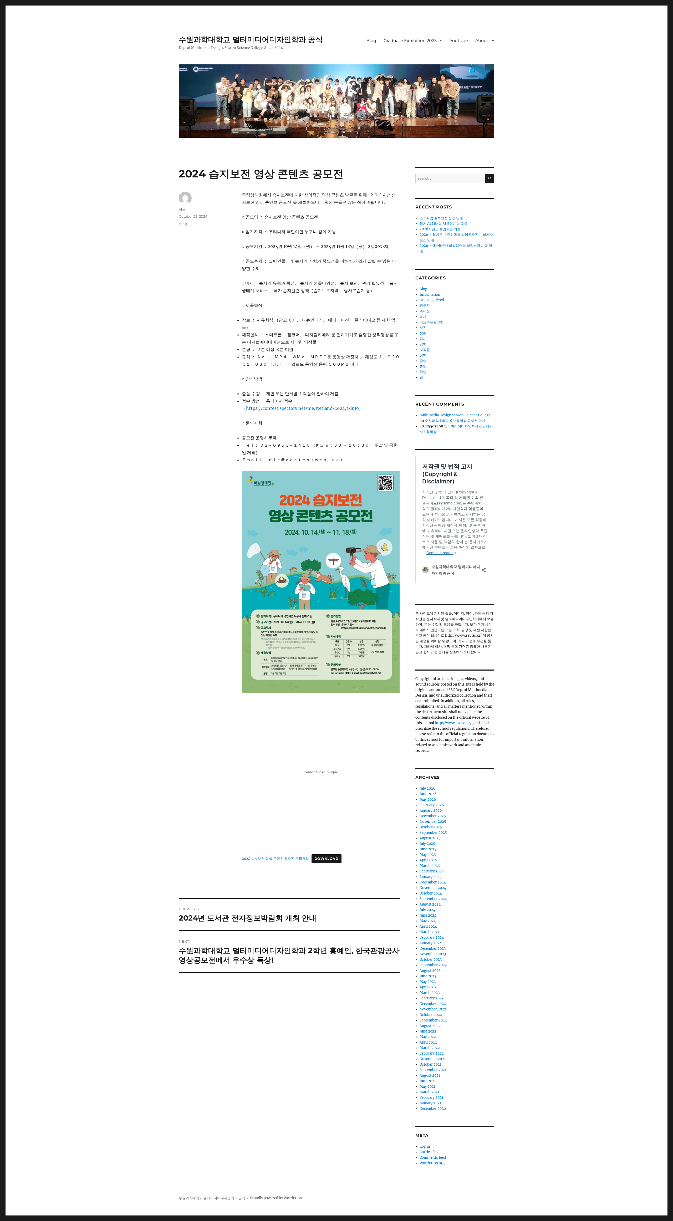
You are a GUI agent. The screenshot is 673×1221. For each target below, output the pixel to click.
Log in (425, 1146)
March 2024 (430, 932)
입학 (423, 344)
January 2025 (431, 877)
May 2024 (428, 921)
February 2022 (432, 1053)
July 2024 (427, 910)
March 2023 (430, 992)
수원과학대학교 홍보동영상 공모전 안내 (455, 420)
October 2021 (430, 1064)
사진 (423, 327)
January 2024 (431, 943)
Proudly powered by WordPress (276, 1198)
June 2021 (428, 1081)
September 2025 (433, 832)
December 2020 (433, 1108)
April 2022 (428, 1042)
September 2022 (433, 1020)
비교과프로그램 (431, 322)
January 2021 (430, 1103)
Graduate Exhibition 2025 (410, 40)
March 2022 (430, 1048)
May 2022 (428, 1037)
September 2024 (433, 899)
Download (326, 859)
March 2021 (429, 1092)
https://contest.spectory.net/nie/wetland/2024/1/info (302, 408)
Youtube (459, 40)
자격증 (425, 350)
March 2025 (430, 866)
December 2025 (433, 816)
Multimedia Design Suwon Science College (455, 415)
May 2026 (428, 799)
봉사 (423, 316)
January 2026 (431, 810)
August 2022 (430, 1026)
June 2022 (428, 1031)
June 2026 (428, 794)
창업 (423, 366)
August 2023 (430, 970)
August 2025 (430, 838)
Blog (371, 40)
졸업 (423, 361)
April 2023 (428, 987)
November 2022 (433, 1009)
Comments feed (433, 1157)
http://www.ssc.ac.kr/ (453, 723)
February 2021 (431, 1097)
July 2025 (427, 843)
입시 (423, 338)
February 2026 (432, 805)
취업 (423, 372)
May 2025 (428, 854)
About (481, 40)
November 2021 (433, 1059)
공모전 (425, 305)
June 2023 (428, 976)
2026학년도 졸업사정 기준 (440, 229)
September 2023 (433, 965)
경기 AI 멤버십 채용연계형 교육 (443, 223)
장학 (423, 355)
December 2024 (433, 882)
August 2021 (430, 1075)
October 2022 (431, 1015)
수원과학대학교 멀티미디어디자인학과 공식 (251, 39)
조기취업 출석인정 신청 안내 (441, 218)
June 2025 (428, 849)
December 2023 (433, 948)
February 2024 (432, 937)
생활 (423, 333)
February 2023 (431, 998)
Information (430, 294)
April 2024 (428, 926)
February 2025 (432, 871)
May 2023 (428, 981)
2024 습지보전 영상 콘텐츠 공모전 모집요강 (275, 858)
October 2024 (431, 893)
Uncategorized (432, 300)
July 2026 (427, 788)
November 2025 (433, 821)
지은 (182, 209)
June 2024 (428, 915)
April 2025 (428, 860)
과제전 (425, 311)
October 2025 (431, 827)
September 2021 (433, 1070)
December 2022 (433, 1004)
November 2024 (433, 888)
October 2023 (431, 959)
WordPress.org (432, 1163)
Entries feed (430, 1152)
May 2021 (427, 1086)
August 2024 (430, 904)
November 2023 (433, 954)
